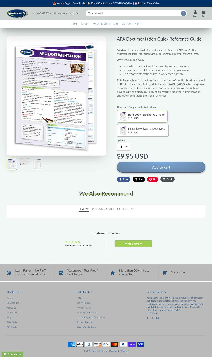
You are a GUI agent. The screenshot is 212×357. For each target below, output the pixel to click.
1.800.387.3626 (43, 13)
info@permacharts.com (68, 13)
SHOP (84, 24)
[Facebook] (147, 318)
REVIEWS (84, 208)
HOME (74, 24)
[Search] (183, 13)
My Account (13, 302)
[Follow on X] (152, 318)
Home (10, 297)
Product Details (84, 322)
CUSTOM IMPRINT (131, 24)
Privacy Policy (84, 307)
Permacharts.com (100, 351)
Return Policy (83, 302)
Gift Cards (12, 327)
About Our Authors (86, 327)
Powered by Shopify (119, 351)
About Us (11, 307)
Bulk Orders (13, 322)
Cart (203, 13)
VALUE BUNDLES (101, 24)
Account (195, 13)
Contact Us (12, 312)
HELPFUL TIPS (125, 208)
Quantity (121, 140)
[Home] (17, 13)
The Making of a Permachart (91, 317)
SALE (116, 24)
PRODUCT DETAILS (103, 208)
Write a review (133, 243)
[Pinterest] (157, 318)
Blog (9, 317)
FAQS (79, 297)
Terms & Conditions (87, 312)
